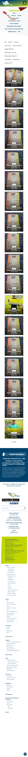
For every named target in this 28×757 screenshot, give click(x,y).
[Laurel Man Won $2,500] (14, 263)
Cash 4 (16, 42)
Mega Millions (9, 49)
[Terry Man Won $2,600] (14, 201)
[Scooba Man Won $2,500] (14, 366)
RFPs (9, 706)
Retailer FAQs (10, 645)
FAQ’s (8, 15)
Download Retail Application (13, 650)
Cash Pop (8, 45)
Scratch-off (8, 63)
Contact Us (8, 674)
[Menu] (25, 3)
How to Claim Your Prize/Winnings (14, 29)
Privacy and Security (11, 677)
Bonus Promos (9, 636)
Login (8, 629)
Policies (8, 703)
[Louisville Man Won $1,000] (14, 429)
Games (19, 15)
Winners (13, 15)
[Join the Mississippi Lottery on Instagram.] (15, 503)
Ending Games (11, 570)
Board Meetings (10, 670)
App (19, 31)
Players (7, 599)
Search (7, 712)
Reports (8, 688)
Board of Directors (12, 663)
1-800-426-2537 (15, 528)
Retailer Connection (11, 643)
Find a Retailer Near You (12, 611)
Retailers (8, 640)
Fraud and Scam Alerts (14, 21)
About (7, 658)
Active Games (11, 569)
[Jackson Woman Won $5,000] (14, 139)
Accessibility (9, 676)
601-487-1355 (14, 514)
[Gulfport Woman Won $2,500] (14, 387)
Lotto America (17, 45)
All (5, 42)
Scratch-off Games (11, 567)
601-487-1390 (18, 520)
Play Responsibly (14, 18)
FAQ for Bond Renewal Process (14, 642)
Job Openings (9, 694)
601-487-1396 (14, 524)
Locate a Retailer (14, 23)
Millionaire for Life (10, 52)
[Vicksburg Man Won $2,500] (14, 346)
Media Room (8, 683)
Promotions (16, 59)
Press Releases (10, 686)
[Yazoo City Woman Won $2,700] (14, 180)
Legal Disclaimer (10, 679)
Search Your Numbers (12, 590)
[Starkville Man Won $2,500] (14, 304)
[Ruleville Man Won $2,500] (14, 284)
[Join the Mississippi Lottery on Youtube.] (17, 503)
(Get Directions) (8, 558)
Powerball (8, 59)
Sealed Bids (10, 708)
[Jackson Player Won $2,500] (14, 325)
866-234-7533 (17, 518)
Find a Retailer (10, 647)
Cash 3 (10, 42)
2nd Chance (10, 572)
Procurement (9, 704)
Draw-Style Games (11, 574)
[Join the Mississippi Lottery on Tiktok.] (13, 503)
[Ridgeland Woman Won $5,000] (14, 159)
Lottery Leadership (11, 660)
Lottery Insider (10, 621)
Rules (8, 632)
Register (8, 627)
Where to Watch (11, 591)
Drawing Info (9, 630)
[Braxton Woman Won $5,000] (14, 118)
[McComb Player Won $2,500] (14, 242)
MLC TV (8, 690)
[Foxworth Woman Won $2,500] (14, 222)
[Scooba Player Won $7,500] (14, 97)
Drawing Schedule (12, 593)
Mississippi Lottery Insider (14, 26)
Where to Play (9, 654)
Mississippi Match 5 (11, 56)
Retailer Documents (11, 649)
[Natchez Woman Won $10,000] (14, 77)
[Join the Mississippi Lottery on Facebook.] (11, 503)
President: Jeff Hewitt (12, 661)
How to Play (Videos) (11, 595)
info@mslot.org (14, 532)
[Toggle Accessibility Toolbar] (25, 754)
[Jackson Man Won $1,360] (14, 408)
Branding (9, 685)
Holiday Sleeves (12, 31)
